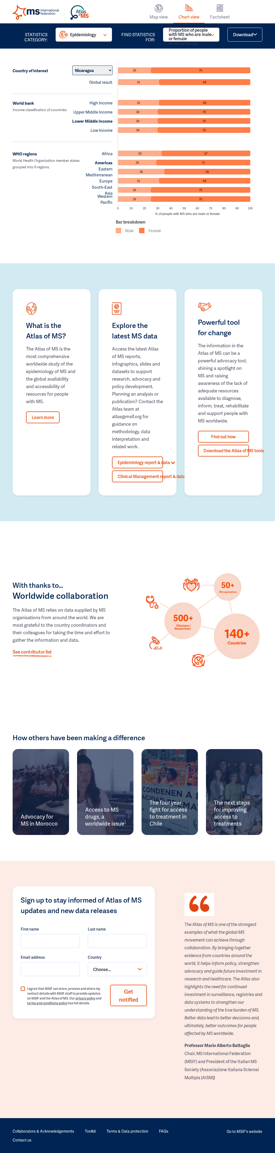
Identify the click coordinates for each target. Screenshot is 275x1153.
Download (243, 34)
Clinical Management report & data (140, 476)
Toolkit (90, 1131)
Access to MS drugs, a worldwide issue (104, 816)
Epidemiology (83, 34)
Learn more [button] (43, 417)
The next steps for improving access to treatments (232, 813)
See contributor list (32, 651)
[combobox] (117, 969)
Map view (159, 17)
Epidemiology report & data (140, 462)
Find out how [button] (223, 436)
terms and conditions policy (47, 1003)
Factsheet (220, 17)
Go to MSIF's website (244, 1131)
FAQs (163, 1131)
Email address (33, 957)
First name (30, 929)
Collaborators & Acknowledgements (43, 1131)
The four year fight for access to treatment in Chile (168, 813)
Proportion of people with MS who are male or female (190, 35)
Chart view (189, 17)
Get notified (128, 995)
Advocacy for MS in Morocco (39, 820)
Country (95, 957)
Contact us (22, 1140)
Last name (97, 929)
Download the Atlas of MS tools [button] (226, 450)
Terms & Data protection (127, 1131)
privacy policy (85, 998)
